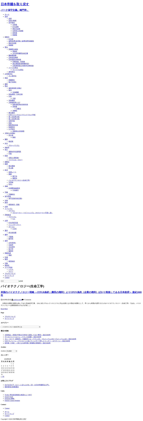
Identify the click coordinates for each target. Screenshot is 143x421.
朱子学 (11, 249)
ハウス (11, 269)
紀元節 (11, 39)
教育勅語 (12, 261)
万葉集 (11, 237)
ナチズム (12, 211)
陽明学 (11, 251)
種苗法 (14, 178)
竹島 (10, 153)
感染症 (7, 265)
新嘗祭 (14, 35)
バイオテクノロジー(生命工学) (19, 180)
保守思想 (8, 196)
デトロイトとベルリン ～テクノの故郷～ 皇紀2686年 (23, 337)
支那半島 (12, 121)
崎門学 (11, 239)
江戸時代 (12, 129)
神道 (6, 78)
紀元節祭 (15, 27)
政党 (6, 202)
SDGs (10, 184)
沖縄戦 (14, 111)
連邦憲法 (12, 72)
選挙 (6, 230)
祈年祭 (14, 33)
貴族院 (14, 51)
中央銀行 (15, 190)
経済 (6, 170)
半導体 (11, 182)
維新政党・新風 (14, 204)
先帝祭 (14, 25)
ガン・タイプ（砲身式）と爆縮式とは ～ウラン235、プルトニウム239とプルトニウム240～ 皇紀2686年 (40, 339)
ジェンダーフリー (15, 225)
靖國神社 (12, 80)
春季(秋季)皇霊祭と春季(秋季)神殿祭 (21, 41)
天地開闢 (15, 92)
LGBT (14, 229)
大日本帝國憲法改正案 (20, 53)
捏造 (10, 123)
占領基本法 (8, 74)
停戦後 (14, 106)
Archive (3, 351)
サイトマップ (9, 275)
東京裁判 (12, 113)
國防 (6, 139)
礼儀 (6, 257)
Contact (7, 277)
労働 (6, 192)
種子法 (14, 176)
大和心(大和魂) (10, 133)
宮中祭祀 (12, 22)
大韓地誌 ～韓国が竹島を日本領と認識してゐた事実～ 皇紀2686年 (28, 335)
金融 (6, 186)
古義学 (11, 245)
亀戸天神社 (12, 82)
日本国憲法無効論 (15, 59)
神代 (10, 90)
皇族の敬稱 (12, 20)
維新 (6, 164)
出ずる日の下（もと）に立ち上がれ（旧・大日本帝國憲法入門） (27, 385)
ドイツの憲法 (13, 68)
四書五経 (8, 253)
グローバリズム (14, 145)
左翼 (6, 220)
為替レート (12, 172)
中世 (10, 96)
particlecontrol (17, 300)
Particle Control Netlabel (12, 400)
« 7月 (2, 376)
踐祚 (6, 84)
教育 (6, 259)
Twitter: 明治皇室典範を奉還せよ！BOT (18, 395)
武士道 (11, 135)
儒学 (6, 241)
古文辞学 (12, 247)
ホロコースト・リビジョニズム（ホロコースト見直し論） (32, 213)
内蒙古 (18, 108)
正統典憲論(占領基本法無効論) (23, 65)
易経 (10, 255)
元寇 (14, 98)
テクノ (11, 271)
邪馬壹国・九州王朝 (16, 94)
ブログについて (10, 273)
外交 (6, 143)
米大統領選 (12, 232)
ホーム (7, 14)
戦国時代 (12, 127)
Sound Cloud (9, 397)
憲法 (6, 47)
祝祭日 (7, 37)
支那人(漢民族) (14, 158)
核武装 (11, 141)
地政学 (7, 147)
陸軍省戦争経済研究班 (20, 104)
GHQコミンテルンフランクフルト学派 (22, 115)
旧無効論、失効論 (18, 61)
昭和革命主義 (13, 125)
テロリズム (12, 217)
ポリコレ (12, 227)
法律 (6, 200)
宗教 (6, 263)
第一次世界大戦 (14, 117)
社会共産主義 (13, 223)
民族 (6, 156)
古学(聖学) (12, 243)
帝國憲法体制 (13, 49)
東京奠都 (12, 166)
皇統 (10, 18)
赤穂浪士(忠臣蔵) (18, 131)
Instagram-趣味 (9, 398)
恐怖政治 (8, 215)
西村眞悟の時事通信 (12, 387)
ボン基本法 (12, 76)
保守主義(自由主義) (15, 198)
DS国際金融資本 (14, 188)
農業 (10, 174)
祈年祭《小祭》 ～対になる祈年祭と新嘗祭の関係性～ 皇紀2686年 (28, 343)
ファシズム (8, 208)
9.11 (13, 219)
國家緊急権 (12, 55)
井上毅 (11, 168)
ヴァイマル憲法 (17, 70)
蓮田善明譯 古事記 (15, 88)
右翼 (6, 206)
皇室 (6, 16)
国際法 (7, 162)
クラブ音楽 (8, 267)
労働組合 (12, 194)
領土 (6, 149)
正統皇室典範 (13, 57)
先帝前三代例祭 (17, 31)
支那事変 (12, 100)
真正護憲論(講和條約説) (20, 63)
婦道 (14, 137)
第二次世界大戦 (14, 119)
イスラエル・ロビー (16, 160)
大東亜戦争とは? (14, 102)
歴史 (6, 86)
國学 (6, 235)
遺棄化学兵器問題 (15, 151)
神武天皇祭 (16, 29)
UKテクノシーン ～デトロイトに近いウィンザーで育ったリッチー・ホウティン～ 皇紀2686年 (37, 341)
